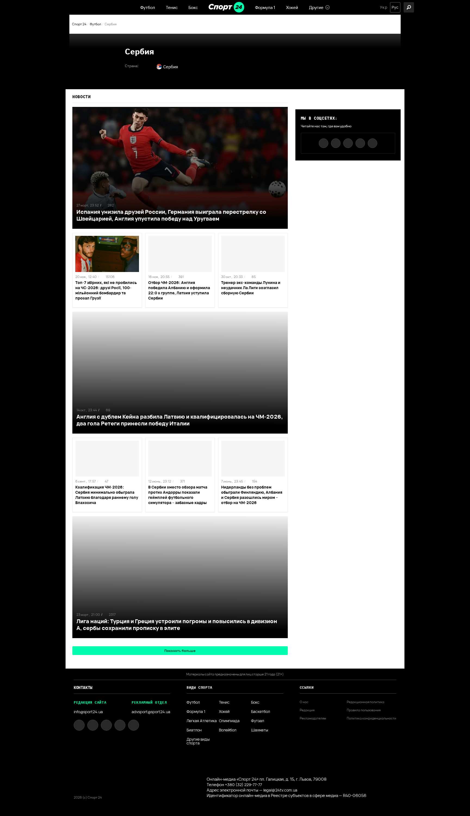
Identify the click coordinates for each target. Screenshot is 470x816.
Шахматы (259, 730)
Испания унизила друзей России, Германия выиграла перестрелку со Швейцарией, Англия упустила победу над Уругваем (171, 215)
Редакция (307, 710)
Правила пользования (364, 710)
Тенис (172, 7)
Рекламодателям (313, 718)
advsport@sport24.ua (151, 711)
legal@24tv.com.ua (280, 790)
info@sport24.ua (88, 711)
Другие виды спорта (198, 741)
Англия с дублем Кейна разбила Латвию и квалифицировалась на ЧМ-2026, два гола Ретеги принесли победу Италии (179, 420)
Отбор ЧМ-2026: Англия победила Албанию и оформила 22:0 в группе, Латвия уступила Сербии (179, 290)
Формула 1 (265, 7)
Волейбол (227, 730)
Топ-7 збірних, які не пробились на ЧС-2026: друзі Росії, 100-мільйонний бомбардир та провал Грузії (106, 290)
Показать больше (180, 650)
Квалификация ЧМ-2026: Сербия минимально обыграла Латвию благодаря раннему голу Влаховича (106, 494)
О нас (304, 702)
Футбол (147, 7)
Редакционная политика (365, 702)
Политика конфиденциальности (371, 718)
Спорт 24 (79, 24)
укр (383, 7)
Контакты (83, 687)
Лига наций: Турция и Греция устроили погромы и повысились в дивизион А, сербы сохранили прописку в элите (176, 624)
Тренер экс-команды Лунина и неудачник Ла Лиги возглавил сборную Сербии (250, 287)
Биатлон (194, 730)
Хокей (292, 7)
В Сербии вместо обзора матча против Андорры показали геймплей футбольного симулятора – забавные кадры (177, 494)
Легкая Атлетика (202, 721)
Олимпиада (229, 721)
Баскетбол (260, 711)
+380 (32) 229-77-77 (243, 784)
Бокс (193, 7)
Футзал (257, 721)
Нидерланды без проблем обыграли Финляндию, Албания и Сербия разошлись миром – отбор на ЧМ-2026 (251, 494)
